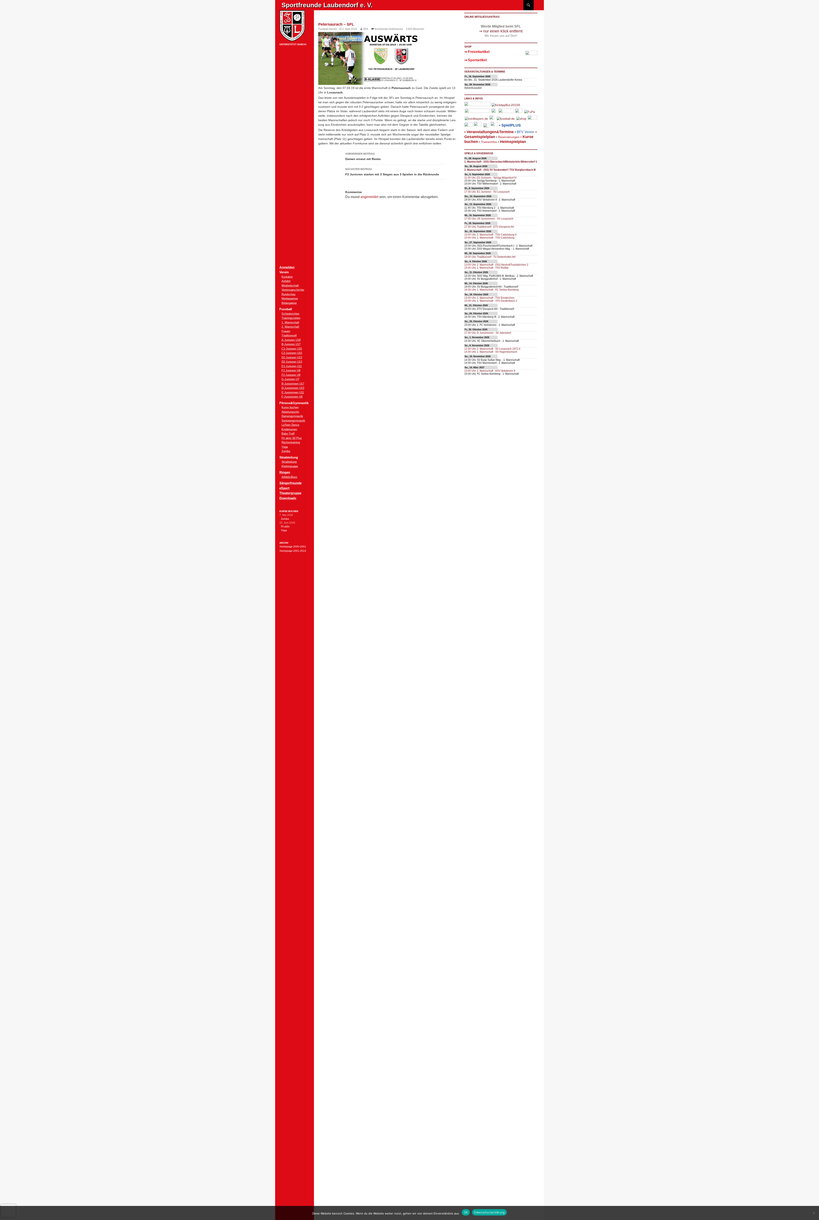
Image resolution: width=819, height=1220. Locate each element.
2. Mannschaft (290, 326)
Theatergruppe (290, 493)
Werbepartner (290, 298)
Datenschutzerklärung (489, 1212)
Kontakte (287, 276)
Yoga (285, 446)
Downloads (287, 498)
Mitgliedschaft (290, 285)
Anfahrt (286, 281)
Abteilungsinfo (290, 411)
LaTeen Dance (290, 425)
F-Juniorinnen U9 (292, 396)
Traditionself (289, 335)
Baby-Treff (288, 433)
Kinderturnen (289, 429)
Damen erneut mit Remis (363, 156)
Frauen (286, 331)
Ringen (284, 472)
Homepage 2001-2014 (293, 550)
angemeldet (369, 197)
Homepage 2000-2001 (293, 546)
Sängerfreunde (290, 483)
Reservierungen (507, 137)
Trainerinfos (489, 142)
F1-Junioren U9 (291, 370)
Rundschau (288, 294)
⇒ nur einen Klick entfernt (501, 31)
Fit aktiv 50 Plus (292, 438)
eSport (284, 488)
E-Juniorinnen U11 (293, 392)
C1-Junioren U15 (292, 348)
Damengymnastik (292, 416)
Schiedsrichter (290, 313)
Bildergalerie (289, 303)
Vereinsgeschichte (293, 289)
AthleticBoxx (289, 477)
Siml (365, 29)
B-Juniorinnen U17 (293, 383)
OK (466, 1212)
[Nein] (814, 1213)
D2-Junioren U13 (292, 361)
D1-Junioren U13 (292, 357)
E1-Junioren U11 (292, 366)
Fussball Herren (327, 29)
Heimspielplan (513, 142)
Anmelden (287, 267)
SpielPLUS (511, 125)
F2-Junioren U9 (291, 375)
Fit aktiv (285, 526)
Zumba (286, 451)
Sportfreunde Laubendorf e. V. (327, 5)
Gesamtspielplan (479, 137)
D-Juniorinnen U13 (293, 388)
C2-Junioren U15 (292, 353)
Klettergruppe (290, 466)
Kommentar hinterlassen (389, 29)
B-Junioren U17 (291, 344)
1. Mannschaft (290, 322)
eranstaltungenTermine (490, 132)
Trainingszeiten (291, 318)
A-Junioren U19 (291, 340)
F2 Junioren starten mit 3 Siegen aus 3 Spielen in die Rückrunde (392, 172)
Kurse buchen (290, 407)
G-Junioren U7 (290, 379)
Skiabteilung (289, 461)
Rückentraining (291, 442)
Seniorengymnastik (293, 420)
